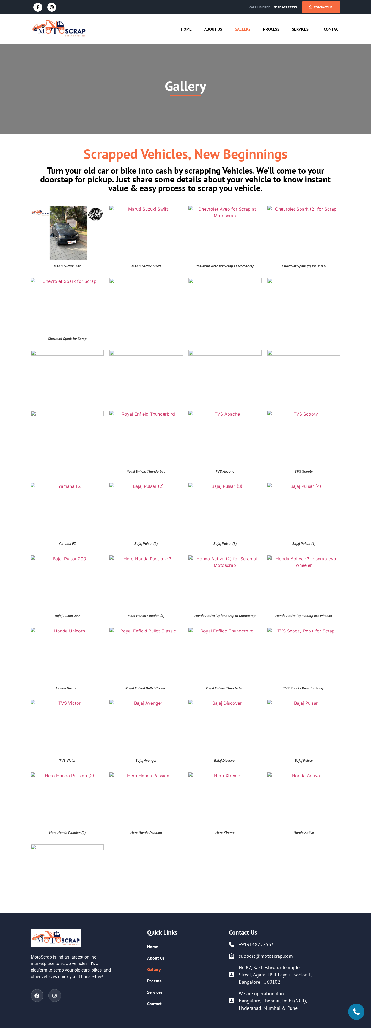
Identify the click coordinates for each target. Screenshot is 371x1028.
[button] (301, 29)
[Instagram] (51, 7)
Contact (332, 29)
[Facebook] (37, 995)
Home (186, 29)
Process (271, 29)
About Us (213, 29)
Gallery (243, 29)
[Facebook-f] (37, 7)
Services (300, 29)
